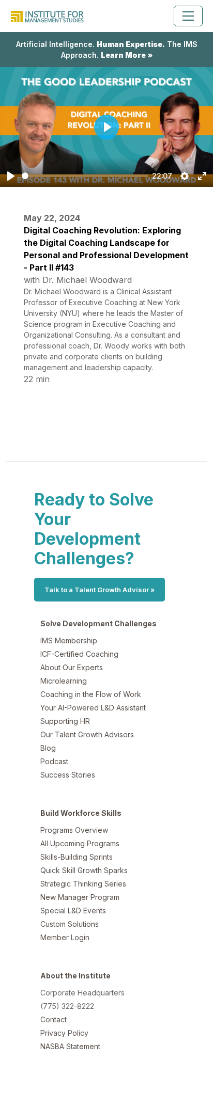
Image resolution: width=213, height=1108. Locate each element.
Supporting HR (65, 721)
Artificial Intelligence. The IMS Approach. (106, 49)
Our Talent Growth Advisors (87, 734)
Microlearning (63, 680)
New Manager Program (79, 897)
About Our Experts (71, 667)
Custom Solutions (69, 924)
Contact (53, 1019)
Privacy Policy (64, 1032)
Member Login (64, 937)
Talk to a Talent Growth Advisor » (99, 589)
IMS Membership (68, 640)
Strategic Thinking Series (83, 883)
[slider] (85, 176)
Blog (48, 747)
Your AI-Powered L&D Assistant (93, 707)
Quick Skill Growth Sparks (84, 870)
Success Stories (67, 774)
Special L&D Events (73, 910)
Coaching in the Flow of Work (90, 694)
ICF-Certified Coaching (79, 654)
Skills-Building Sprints (76, 856)
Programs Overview (74, 830)
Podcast (54, 761)
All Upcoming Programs (79, 843)
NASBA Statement (70, 1046)
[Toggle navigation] (188, 16)
